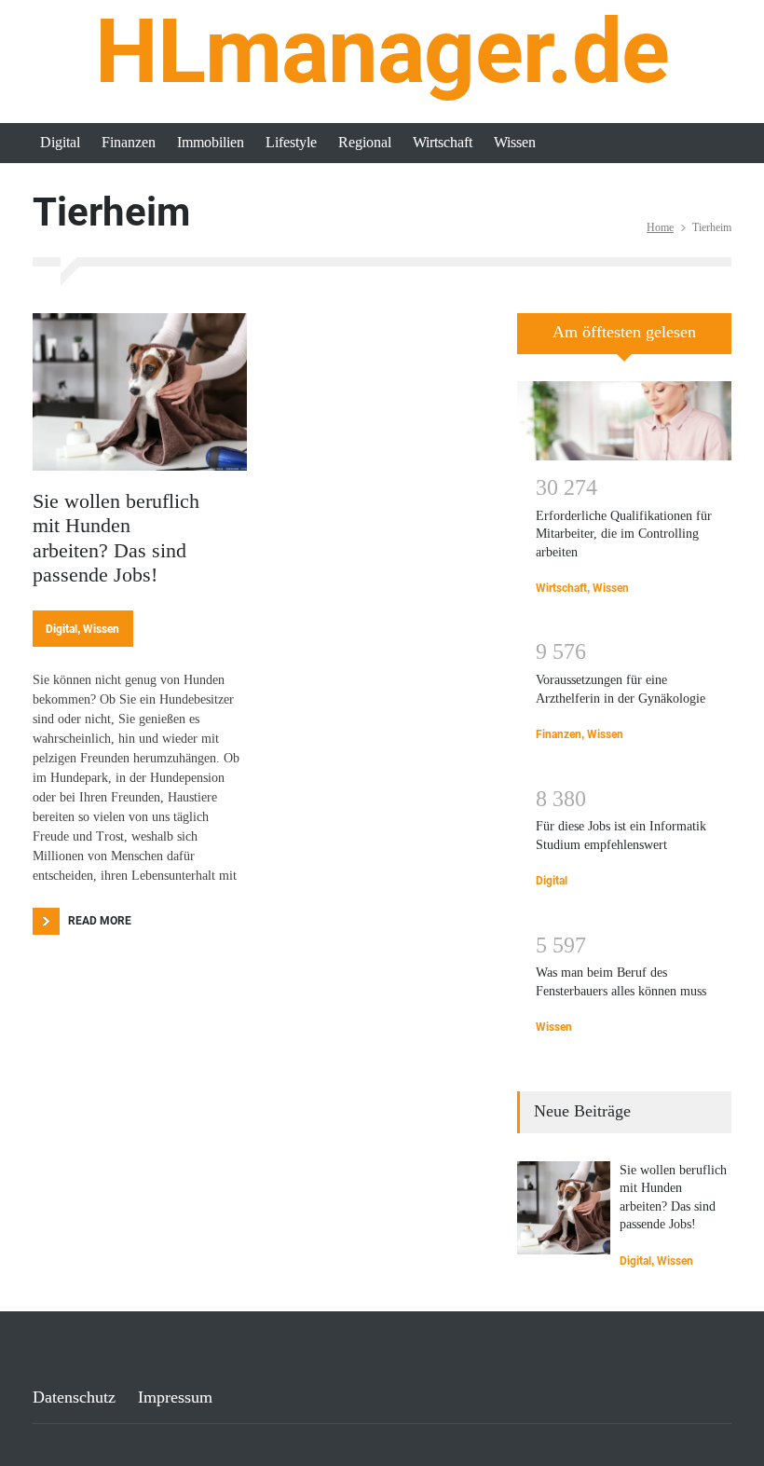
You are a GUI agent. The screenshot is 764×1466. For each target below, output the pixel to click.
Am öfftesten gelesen (624, 331)
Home (660, 227)
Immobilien (210, 142)
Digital (60, 142)
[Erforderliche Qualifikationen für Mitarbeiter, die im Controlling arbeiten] (624, 420)
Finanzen (129, 142)
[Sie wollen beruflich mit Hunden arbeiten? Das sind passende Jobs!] (140, 392)
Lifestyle (291, 142)
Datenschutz (74, 1397)
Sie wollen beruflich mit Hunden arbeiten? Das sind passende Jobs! (116, 537)
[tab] (624, 340)
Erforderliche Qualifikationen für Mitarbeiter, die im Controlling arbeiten (624, 534)
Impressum (175, 1397)
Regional (364, 142)
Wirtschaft (442, 142)
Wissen (515, 142)
